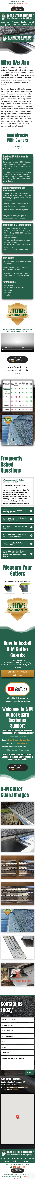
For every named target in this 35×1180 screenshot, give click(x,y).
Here (17, 373)
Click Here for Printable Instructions (17, 673)
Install (31, 22)
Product (15, 22)
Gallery (16, 25)
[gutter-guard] (17, 851)
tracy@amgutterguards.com (20, 740)
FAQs (23, 22)
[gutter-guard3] (17, 932)
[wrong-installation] (17, 985)
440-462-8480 (23, 743)
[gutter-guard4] (17, 824)
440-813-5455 (19, 1167)
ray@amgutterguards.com (20, 6)
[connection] (17, 878)
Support (6, 25)
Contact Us (27, 25)
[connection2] (17, 905)
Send (29, 1072)
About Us (4, 22)
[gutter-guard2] (17, 958)
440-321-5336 (22, 3)
